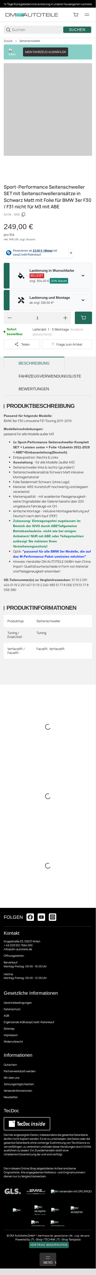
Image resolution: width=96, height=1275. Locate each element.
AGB (6, 1016)
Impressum (11, 1035)
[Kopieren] (23, 214)
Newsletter (11, 1097)
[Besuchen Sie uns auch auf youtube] (41, 917)
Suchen (77, 30)
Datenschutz (12, 1009)
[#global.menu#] (87, 15)
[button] (88, 906)
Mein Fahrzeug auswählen (45, 52)
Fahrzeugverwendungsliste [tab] (50, 376)
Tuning (41, 633)
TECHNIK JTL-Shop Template (62, 1239)
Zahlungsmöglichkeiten (19, 1084)
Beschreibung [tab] (34, 363)
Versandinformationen (18, 1091)
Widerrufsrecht (13, 1042)
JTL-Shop (36, 1239)
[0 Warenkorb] (76, 15)
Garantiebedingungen (18, 1003)
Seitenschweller (30, 41)
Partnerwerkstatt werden (20, 1071)
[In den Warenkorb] (83, 318)
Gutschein (10, 1065)
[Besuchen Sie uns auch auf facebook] (30, 917)
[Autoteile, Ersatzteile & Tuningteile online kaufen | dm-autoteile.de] (32, 14)
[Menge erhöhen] (65, 318)
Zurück (8, 41)
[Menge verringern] (9, 318)
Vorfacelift (57, 649)
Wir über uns (11, 1078)
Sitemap (9, 1029)
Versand (30, 239)
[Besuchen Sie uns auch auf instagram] (52, 917)
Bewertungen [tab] (34, 389)
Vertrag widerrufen (49, 1245)
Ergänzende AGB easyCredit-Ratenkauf (29, 1022)
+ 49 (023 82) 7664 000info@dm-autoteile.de (18, 947)
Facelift (42, 649)
